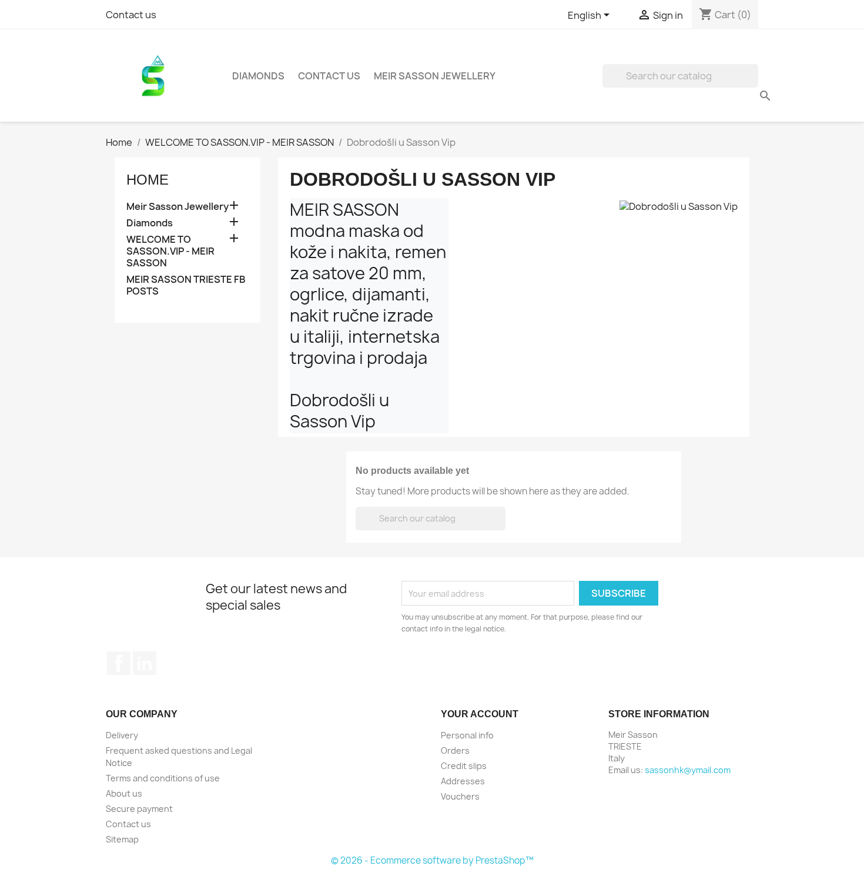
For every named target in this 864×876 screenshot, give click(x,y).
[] (753, 84)
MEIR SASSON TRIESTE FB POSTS (186, 285)
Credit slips (464, 765)
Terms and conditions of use (163, 778)
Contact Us (329, 75)
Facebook (118, 663)
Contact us (131, 14)
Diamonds (258, 75)
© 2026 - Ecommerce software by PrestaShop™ (432, 860)
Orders (455, 750)
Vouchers (460, 796)
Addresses (463, 781)
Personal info (467, 735)
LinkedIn (144, 663)
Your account (479, 714)
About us (124, 793)
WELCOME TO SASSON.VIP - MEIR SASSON (170, 251)
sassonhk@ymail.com (688, 769)
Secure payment (139, 808)
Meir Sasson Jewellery (434, 75)
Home (147, 180)
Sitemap (122, 839)
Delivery (122, 735)
